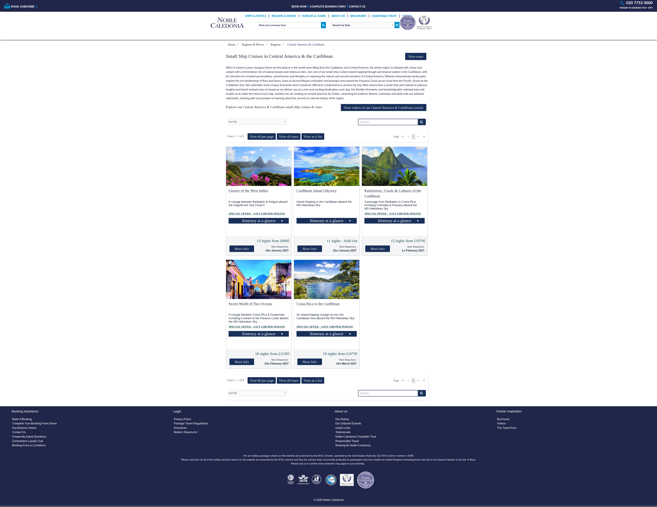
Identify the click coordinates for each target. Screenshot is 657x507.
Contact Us (357, 6)
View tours (415, 56)
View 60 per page (262, 136)
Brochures (358, 16)
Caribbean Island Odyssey (317, 190)
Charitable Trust (384, 16)
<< (403, 136)
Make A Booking (22, 419)
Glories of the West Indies (248, 190)
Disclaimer (180, 427)
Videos (501, 423)
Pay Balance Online (24, 427)
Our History (342, 419)
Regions (276, 44)
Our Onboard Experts (348, 423)
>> (424, 136)
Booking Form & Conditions (29, 445)
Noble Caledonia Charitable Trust (355, 436)
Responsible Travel (347, 441)
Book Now (299, 6)
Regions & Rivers (284, 16)
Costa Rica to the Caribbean (318, 304)
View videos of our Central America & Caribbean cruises (383, 107)
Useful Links (342, 427)
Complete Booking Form (328, 6)
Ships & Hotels (255, 16)
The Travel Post (506, 427)
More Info (242, 249)
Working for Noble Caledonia (353, 445)
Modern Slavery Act (185, 432)
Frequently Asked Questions (29, 436)
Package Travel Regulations (191, 423)
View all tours (288, 136)
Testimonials (343, 432)
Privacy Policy (182, 419)
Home (231, 44)
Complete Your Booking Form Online (34, 423)
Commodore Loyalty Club (27, 441)
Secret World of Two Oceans (250, 304)
